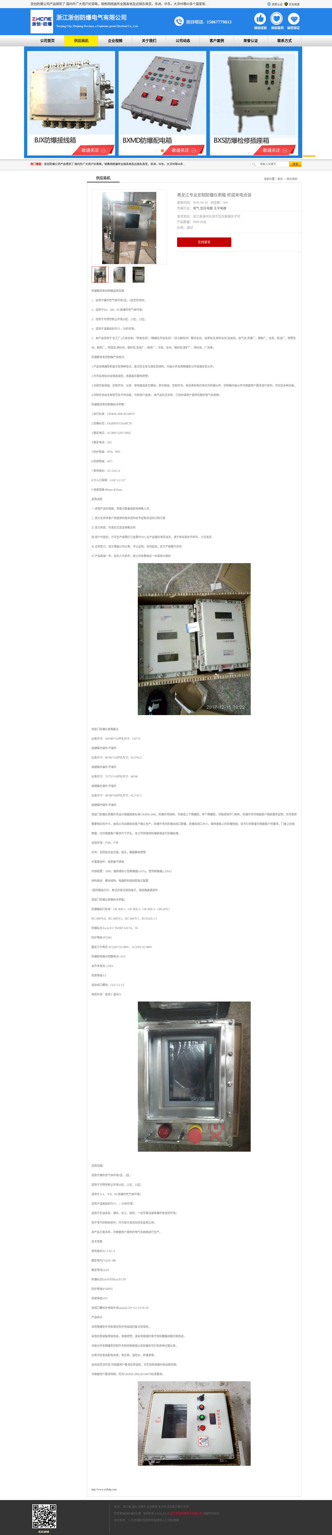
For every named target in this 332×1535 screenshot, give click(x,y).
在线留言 (204, 242)
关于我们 (149, 41)
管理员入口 (161, 1520)
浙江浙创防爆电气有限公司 (186, 1513)
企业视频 (115, 41)
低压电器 (206, 208)
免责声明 (148, 1520)
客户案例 (217, 41)
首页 (280, 179)
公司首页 (47, 41)
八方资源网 (135, 1520)
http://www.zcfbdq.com (104, 1489)
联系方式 (284, 41)
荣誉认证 (250, 41)
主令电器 (220, 208)
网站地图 (173, 1520)
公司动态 (183, 41)
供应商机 (81, 41)
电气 (196, 208)
